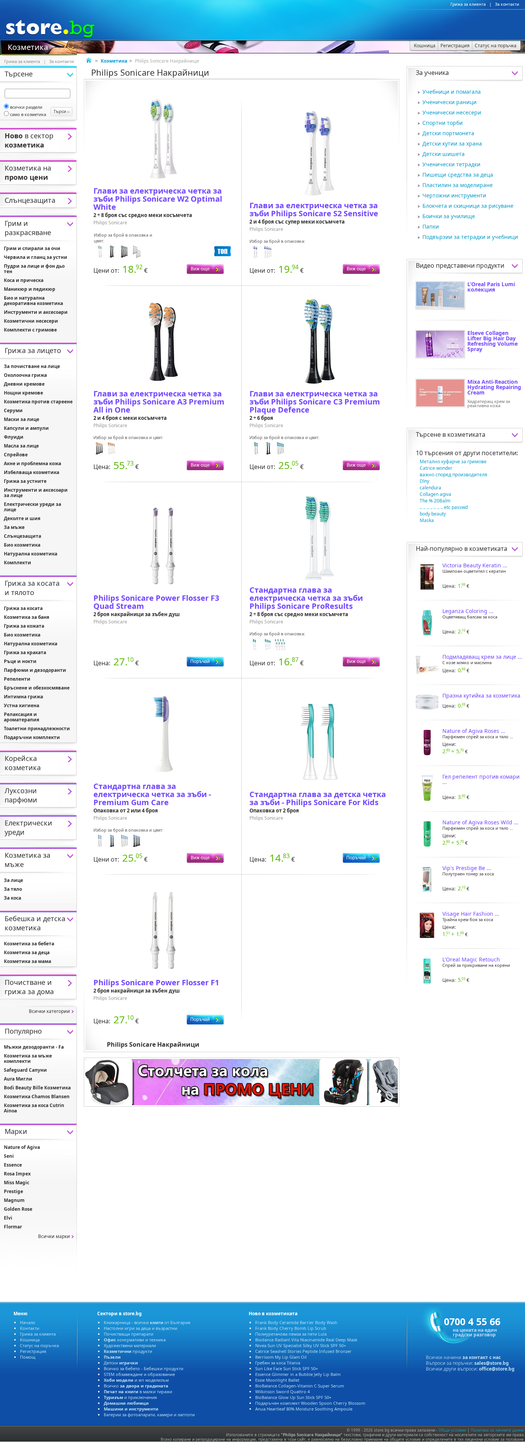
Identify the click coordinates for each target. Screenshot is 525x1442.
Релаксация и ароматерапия (21, 717)
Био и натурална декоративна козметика (33, 301)
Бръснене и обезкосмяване (37, 688)
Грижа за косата (23, 608)
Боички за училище (448, 216)
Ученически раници (449, 102)
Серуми (13, 410)
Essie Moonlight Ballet (277, 1380)
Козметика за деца (27, 952)
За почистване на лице (32, 366)
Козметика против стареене (38, 401)
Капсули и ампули (26, 428)
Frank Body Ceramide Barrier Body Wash (296, 1322)
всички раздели (26, 107)
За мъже (14, 527)
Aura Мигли (18, 1079)
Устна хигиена (21, 705)
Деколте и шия (22, 518)
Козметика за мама (27, 961)
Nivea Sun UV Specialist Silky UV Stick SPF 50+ (300, 1345)
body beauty (433, 514)
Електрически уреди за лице (32, 507)
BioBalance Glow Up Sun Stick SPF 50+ (293, 1397)
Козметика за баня (26, 617)
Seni (9, 1156)
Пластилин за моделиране (457, 185)
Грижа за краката (25, 652)
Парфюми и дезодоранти (35, 670)
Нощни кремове (23, 393)
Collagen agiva (435, 494)
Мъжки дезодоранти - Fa (34, 1047)
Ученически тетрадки (451, 164)
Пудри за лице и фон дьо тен (34, 269)
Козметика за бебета (29, 943)
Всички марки (54, 1236)
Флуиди (13, 437)
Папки (430, 226)
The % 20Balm (435, 500)
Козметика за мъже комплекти (28, 1058)
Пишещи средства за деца (457, 174)
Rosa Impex (17, 1173)
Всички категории (49, 1011)
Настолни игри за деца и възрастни (140, 1328)
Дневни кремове (24, 384)
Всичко (136, 1386)
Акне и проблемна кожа (32, 463)
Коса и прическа (23, 280)
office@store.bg (497, 1369)
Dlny (424, 481)
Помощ (27, 1357)
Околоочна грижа (25, 375)
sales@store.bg (491, 1363)
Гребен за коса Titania (277, 1363)
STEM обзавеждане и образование (139, 1374)
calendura (430, 487)
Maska (427, 520)
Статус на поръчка (39, 1345)
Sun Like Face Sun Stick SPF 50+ (286, 1368)
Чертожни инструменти (454, 195)
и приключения (130, 1397)
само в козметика (28, 114)
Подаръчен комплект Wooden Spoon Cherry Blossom (310, 1403)
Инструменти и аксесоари (36, 312)
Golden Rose (18, 1209)
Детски (121, 1363)
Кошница (30, 1340)
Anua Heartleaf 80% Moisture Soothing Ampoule (303, 1409)
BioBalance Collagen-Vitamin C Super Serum (299, 1386)
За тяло (13, 889)
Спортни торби (442, 122)
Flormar (13, 1226)
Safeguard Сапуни (25, 1070)
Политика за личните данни (497, 1430)
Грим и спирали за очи (32, 248)
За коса (12, 898)
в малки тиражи (138, 1391)
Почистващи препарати (128, 1334)
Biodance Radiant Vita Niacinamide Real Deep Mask (306, 1340)
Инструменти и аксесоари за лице (36, 493)
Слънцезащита (22, 536)
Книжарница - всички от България (147, 1322)
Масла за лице (21, 446)
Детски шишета (443, 153)
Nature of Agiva (22, 1147)
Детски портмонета (448, 133)
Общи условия (452, 1430)
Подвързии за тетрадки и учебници (470, 236)
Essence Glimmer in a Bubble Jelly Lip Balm (298, 1374)
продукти (128, 1351)
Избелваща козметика (31, 472)
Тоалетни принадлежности (37, 728)
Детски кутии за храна (452, 143)
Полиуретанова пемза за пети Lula (291, 1334)
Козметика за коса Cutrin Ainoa (34, 1108)
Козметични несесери (31, 321)
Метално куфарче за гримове (453, 461)
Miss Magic (16, 1182)
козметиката (466, 434)
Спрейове (16, 454)
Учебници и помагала (451, 91)
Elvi (8, 1218)
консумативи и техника (135, 1340)
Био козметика (22, 545)
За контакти (507, 4)
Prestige (13, 1191)
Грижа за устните (25, 481)
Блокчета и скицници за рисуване (467, 205)
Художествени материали (130, 1345)
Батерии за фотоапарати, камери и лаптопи (149, 1414)
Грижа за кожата (24, 626)
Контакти (29, 1328)
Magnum (14, 1200)
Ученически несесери (451, 112)
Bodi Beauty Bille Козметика (37, 1087)
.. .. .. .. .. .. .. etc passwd (444, 507)
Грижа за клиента (468, 4)
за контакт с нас (481, 1357)
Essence (13, 1165)
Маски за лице (21, 419)
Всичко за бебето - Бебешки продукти (143, 1368)
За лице (13, 880)
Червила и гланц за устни (35, 257)
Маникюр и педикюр (29, 289)
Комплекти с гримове (30, 330)
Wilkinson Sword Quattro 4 (282, 1391)
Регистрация (33, 1351)
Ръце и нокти (20, 661)
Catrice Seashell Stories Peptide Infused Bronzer (303, 1351)
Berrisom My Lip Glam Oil (281, 1357)
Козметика (28, 46)
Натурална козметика (30, 553)
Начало (27, 1322)
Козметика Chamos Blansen (37, 1096)
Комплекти (17, 562)
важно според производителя (453, 474)
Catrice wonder (436, 468)
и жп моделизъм (136, 1380)
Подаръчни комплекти (32, 737)
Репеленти (17, 679)
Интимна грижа (23, 696)
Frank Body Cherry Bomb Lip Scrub (290, 1328)
